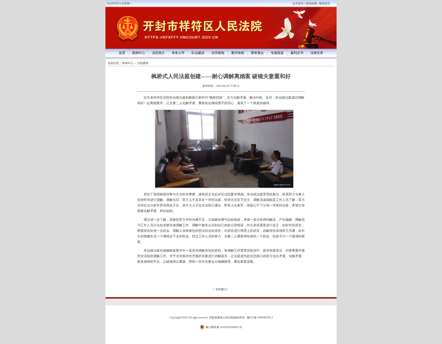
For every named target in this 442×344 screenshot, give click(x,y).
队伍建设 (198, 53)
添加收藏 (311, 3)
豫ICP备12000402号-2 (260, 317)
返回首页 (324, 3)
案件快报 (237, 53)
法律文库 (316, 53)
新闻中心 (138, 53)
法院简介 (158, 53)
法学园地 (217, 53)
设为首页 (298, 3)
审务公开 (178, 53)
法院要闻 (142, 63)
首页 (122, 53)
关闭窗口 (221, 289)
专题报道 (277, 53)
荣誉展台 (257, 53)
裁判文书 (297, 53)
